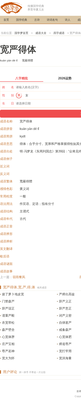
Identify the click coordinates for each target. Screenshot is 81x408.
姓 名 (8, 87)
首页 (6, 19)
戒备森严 (65, 329)
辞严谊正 (8, 308)
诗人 (67, 19)
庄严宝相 (8, 344)
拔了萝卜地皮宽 (13, 294)
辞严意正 (65, 308)
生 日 (8, 103)
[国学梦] (12, 7)
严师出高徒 (67, 294)
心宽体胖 (8, 337)
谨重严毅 (8, 315)
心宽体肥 (65, 337)
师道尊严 (65, 344)
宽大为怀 (8, 358)
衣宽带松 (8, 322)
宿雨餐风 (19, 277)
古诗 (37, 19)
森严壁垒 (8, 329)
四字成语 (58, 33)
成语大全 (40, 33)
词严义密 (65, 315)
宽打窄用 (65, 351)
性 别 (8, 95)
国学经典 (21, 19)
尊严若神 (8, 351)
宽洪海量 (65, 358)
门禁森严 (8, 301)
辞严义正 (65, 301)
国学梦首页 (21, 33)
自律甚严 (65, 322)
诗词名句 (52, 19)
